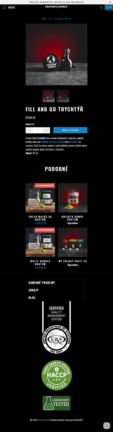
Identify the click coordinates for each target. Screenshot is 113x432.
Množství (30, 124)
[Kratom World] (56, 7)
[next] (84, 54)
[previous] (28, 54)
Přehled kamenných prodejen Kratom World (56, 2)
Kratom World (43, 419)
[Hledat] (101, 7)
